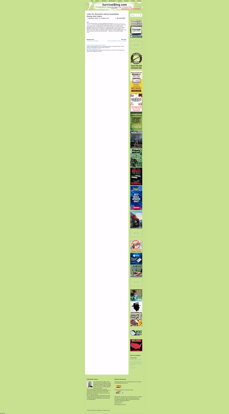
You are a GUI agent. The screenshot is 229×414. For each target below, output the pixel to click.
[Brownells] (136, 82)
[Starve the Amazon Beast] (136, 246)
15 (132, 362)
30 (134, 365)
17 (135, 362)
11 (137, 361)
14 (130, 362)
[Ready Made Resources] (136, 158)
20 (141, 362)
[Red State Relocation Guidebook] (136, 345)
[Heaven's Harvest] (136, 103)
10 (135, 361)
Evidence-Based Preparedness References (96, 45)
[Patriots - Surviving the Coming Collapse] (136, 139)
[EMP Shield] (136, 259)
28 (130, 365)
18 (137, 362)
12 (139, 361)
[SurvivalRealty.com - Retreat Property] (136, 29)
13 (141, 361)
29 (132, 365)
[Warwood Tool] (136, 320)
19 (139, 362)
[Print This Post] (115, 18)
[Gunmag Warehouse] (136, 176)
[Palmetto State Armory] (136, 198)
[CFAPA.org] (136, 308)
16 (134, 362)
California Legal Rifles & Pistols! (94, 48)
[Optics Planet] (136, 333)
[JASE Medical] (136, 295)
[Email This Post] (116, 18)
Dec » (134, 367)
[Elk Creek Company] (136, 61)
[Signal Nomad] (136, 219)
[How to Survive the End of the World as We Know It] (136, 121)
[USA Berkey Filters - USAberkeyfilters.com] (136, 271)
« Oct (131, 367)
